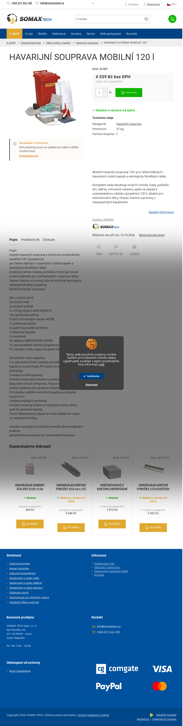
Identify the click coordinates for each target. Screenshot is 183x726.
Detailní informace (161, 212)
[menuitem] (14, 34)
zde (101, 364)
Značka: (102, 220)
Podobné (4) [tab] (30, 239)
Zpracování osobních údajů (111, 571)
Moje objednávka (20, 671)
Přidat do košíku (131, 92)
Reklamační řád (104, 563)
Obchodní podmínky (107, 567)
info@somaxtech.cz (109, 626)
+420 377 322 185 (108, 631)
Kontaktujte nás (28, 156)
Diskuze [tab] (49, 239)
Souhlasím (93, 376)
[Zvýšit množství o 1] (105, 90)
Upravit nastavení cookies (93, 715)
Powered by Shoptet (164, 719)
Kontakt (99, 575)
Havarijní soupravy (129, 124)
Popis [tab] (13, 239)
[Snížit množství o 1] (105, 94)
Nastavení (92, 384)
